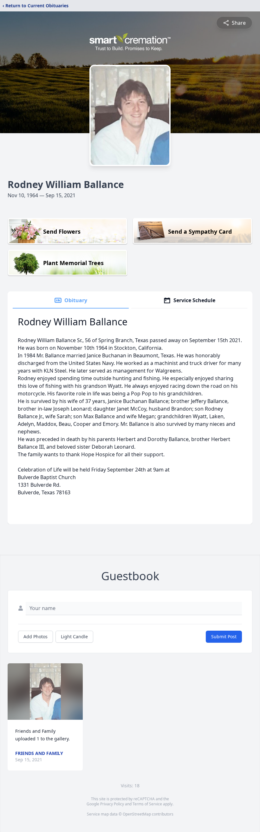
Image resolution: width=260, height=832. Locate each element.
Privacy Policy (112, 804)
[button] (45, 691)
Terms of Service (147, 804)
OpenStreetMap (137, 814)
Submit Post (224, 637)
